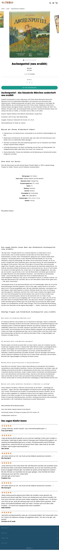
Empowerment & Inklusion (18, 8)
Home (3, 8)
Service (4, 533)
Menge (29, 79)
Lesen (7, 8)
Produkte (5, 528)
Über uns (4, 538)
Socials (4, 543)
